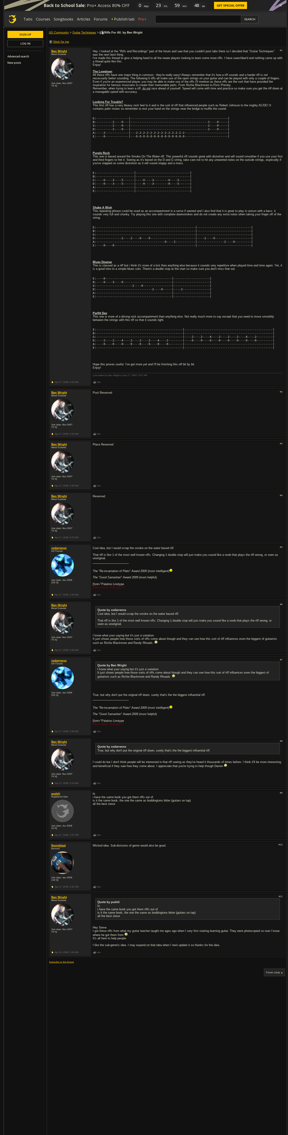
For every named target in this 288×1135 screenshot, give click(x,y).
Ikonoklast (58, 845)
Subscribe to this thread (61, 962)
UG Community (59, 32)
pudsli (55, 793)
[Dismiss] (280, 5)
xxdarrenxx (59, 548)
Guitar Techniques (84, 32)
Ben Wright (59, 51)
